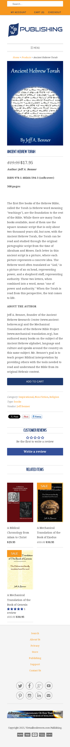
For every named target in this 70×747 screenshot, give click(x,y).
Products (26, 57)
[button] (15, 609)
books (17, 401)
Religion (54, 397)
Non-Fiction (41, 397)
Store (35, 652)
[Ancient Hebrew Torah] (35, 144)
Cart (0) (39, 12)
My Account (18, 12)
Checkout (54, 12)
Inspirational (26, 397)
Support (35, 664)
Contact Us (35, 670)
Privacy (35, 645)
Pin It (26, 416)
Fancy (37, 416)
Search (35, 633)
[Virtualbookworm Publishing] (35, 31)
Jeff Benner (23, 406)
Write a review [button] (35, 451)
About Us (35, 639)
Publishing (35, 658)
